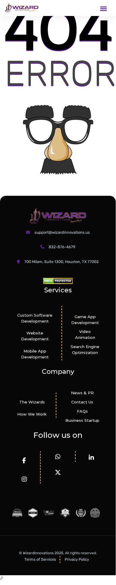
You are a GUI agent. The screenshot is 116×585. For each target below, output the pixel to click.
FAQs (82, 411)
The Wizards (32, 402)
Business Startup (82, 420)
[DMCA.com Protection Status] (58, 280)
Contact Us (82, 402)
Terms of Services (40, 559)
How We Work (32, 414)
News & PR (82, 392)
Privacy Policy (77, 559)
